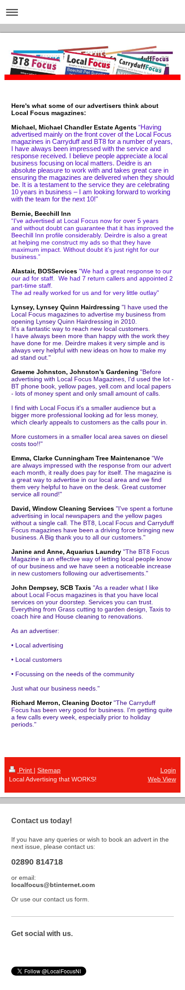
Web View (162, 779)
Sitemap (49, 770)
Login (168, 770)
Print (25, 770)
